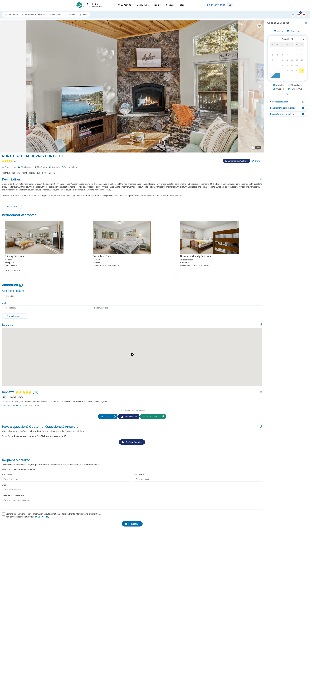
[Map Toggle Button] (293, 14)
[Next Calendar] (303, 39)
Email (4, 485)
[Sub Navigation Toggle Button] (132, 4)
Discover (170, 5)
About (157, 5)
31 (277, 75)
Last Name (139, 474)
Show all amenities (15, 316)
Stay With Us (124, 5)
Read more (12, 206)
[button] (4, 86)
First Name (7, 474)
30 (272, 75)
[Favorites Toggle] (304, 14)
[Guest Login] (230, 5)
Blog (182, 5)
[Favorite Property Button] (259, 25)
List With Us (143, 5)
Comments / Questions (13, 495)
